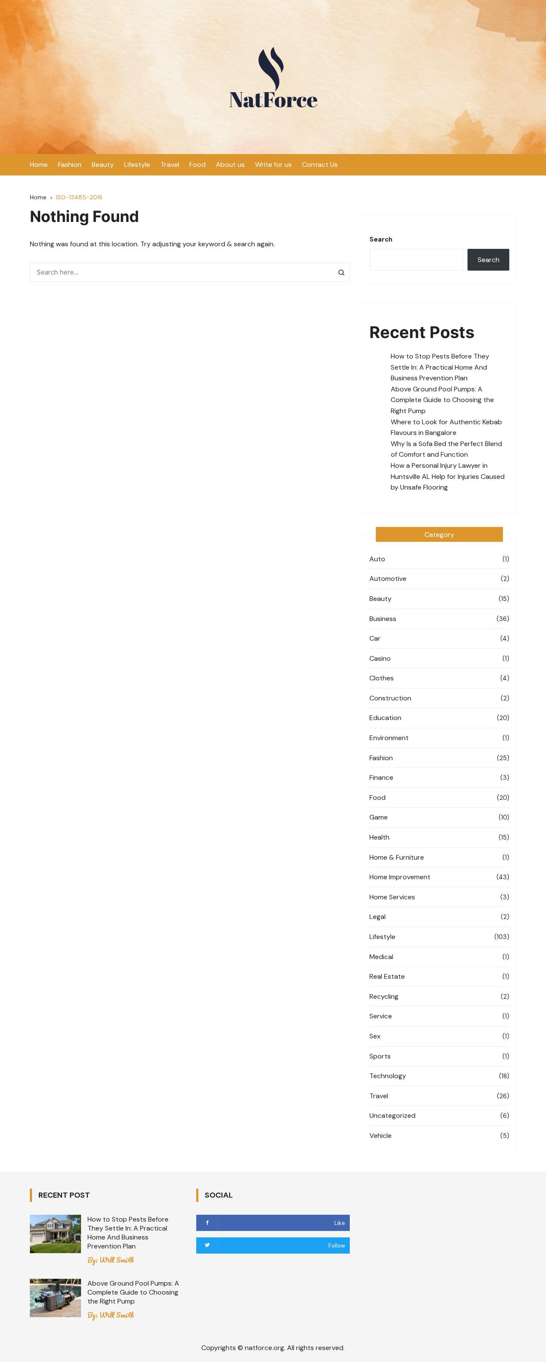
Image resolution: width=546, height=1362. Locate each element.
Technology (387, 1075)
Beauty (103, 164)
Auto (377, 558)
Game (378, 817)
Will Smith (116, 1260)
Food (197, 164)
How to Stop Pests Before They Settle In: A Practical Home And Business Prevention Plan (440, 367)
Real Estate (387, 976)
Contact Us (320, 164)
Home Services (392, 896)
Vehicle (380, 1135)
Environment (389, 737)
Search (380, 239)
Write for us (273, 164)
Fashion (69, 164)
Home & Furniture (396, 857)
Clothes (381, 678)
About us (230, 164)
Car (374, 638)
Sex (374, 1036)
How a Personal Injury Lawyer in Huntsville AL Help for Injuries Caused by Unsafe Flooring (448, 476)
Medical (381, 956)
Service (380, 1016)
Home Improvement (399, 876)
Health (379, 837)
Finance (381, 777)
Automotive (388, 578)
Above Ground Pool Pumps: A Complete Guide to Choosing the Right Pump (442, 400)
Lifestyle (137, 164)
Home (39, 164)
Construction (390, 698)
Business (382, 618)
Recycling (383, 996)
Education (385, 717)
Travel (169, 164)
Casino (380, 658)
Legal (377, 916)
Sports (380, 1056)
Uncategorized (392, 1115)
